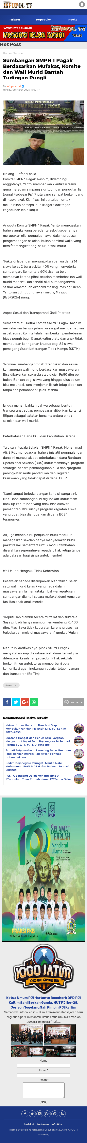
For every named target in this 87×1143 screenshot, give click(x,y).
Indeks (72, 19)
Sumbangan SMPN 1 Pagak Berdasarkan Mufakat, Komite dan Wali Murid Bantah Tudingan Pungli (42, 69)
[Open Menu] (82, 4)
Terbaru (14, 19)
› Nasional (17, 53)
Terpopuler (43, 19)
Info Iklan (57, 1124)
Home (7, 53)
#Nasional (11, 685)
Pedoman (42, 1124)
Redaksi (29, 1124)
